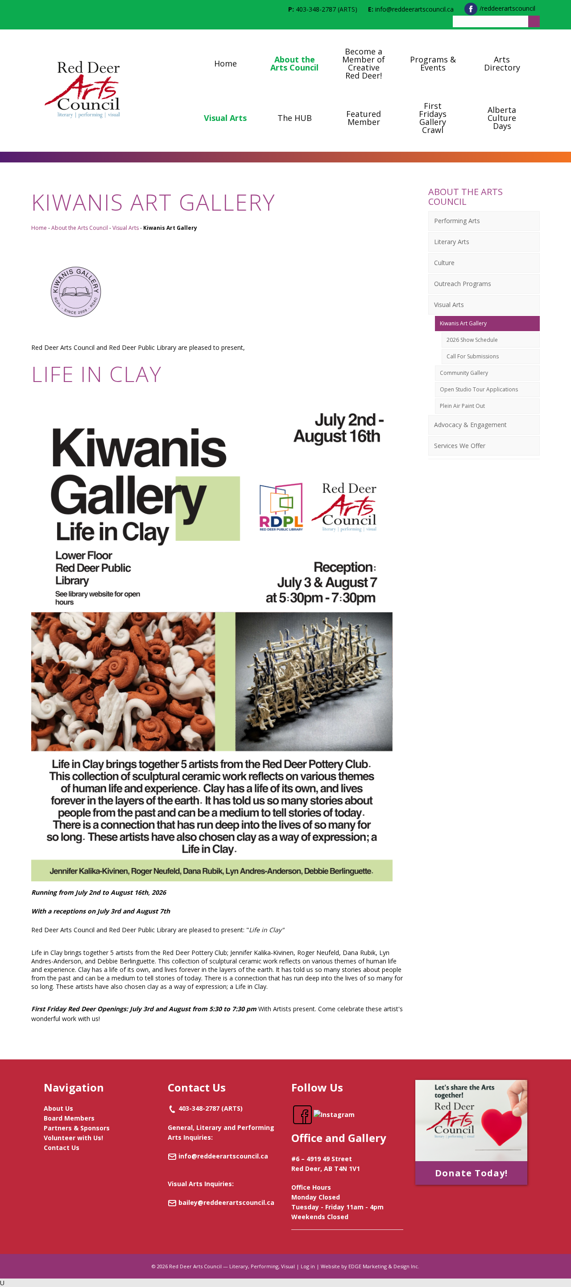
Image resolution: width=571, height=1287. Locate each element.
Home (225, 63)
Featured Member (363, 117)
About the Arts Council (294, 63)
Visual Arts (225, 117)
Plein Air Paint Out (462, 406)
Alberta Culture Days (502, 117)
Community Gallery (464, 373)
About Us (58, 1108)
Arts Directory (502, 63)
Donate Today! (471, 1173)
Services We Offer (459, 445)
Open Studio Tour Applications (479, 389)
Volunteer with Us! (73, 1137)
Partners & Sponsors (77, 1128)
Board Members (69, 1118)
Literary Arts (451, 241)
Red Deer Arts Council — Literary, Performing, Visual (232, 1266)
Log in (308, 1266)
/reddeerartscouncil (506, 8)
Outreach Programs (462, 283)
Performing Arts (457, 220)
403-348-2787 (316, 9)
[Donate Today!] (471, 1120)
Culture (444, 262)
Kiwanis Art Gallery (463, 323)
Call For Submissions (473, 356)
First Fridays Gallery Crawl (433, 117)
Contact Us (61, 1147)
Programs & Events (433, 63)
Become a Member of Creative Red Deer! (363, 63)
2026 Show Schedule (472, 340)
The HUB (294, 117)
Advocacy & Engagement (470, 424)
